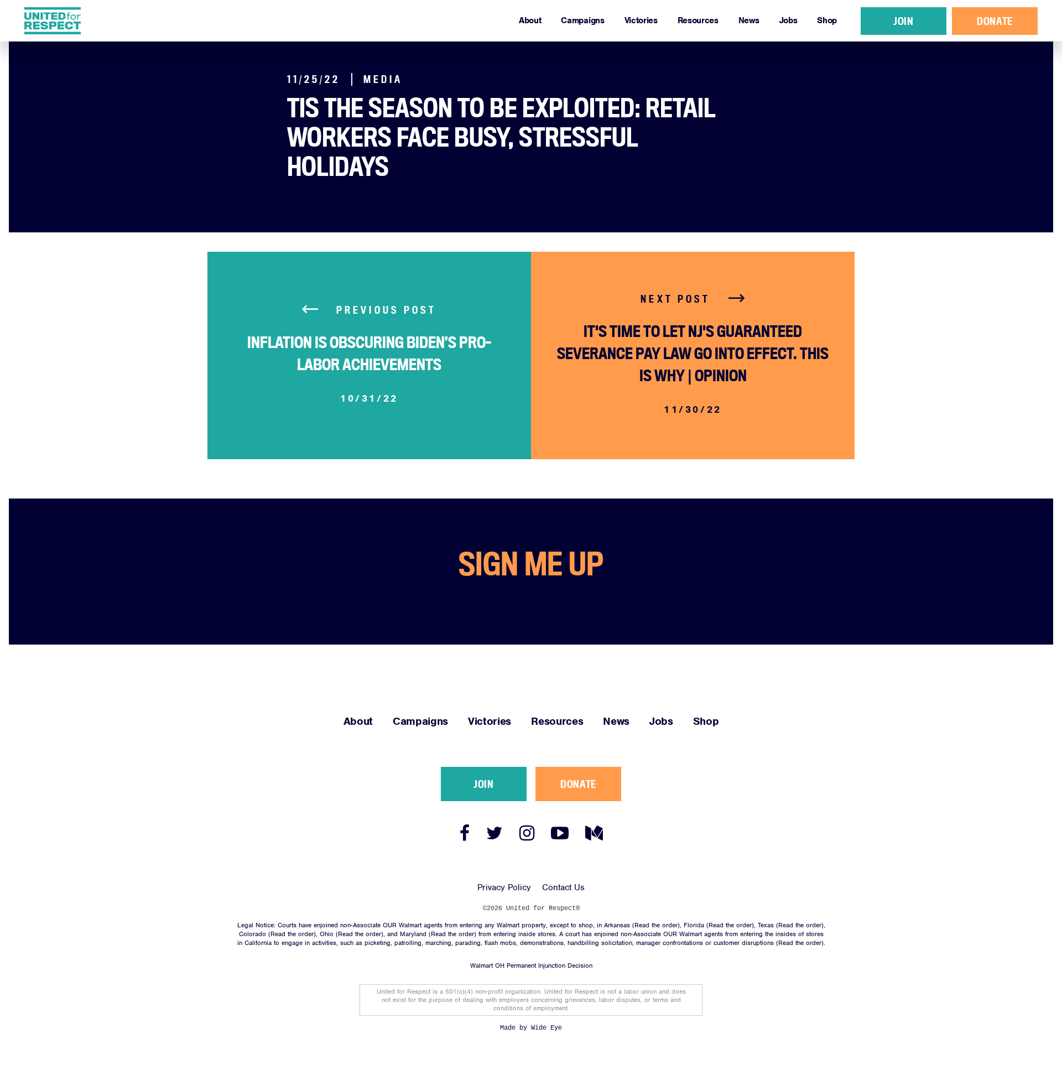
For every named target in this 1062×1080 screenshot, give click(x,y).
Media (383, 79)
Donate (994, 21)
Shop (827, 20)
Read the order (656, 925)
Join (903, 21)
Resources (698, 20)
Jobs (788, 20)
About (530, 20)
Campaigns (582, 20)
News (748, 20)
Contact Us (563, 887)
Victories (641, 20)
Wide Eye (546, 1028)
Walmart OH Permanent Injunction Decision (531, 965)
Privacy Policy (504, 887)
